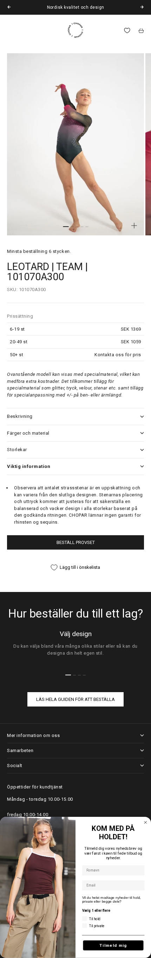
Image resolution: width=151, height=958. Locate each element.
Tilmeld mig (113, 945)
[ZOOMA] (134, 226)
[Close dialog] (146, 823)
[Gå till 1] (65, 226)
